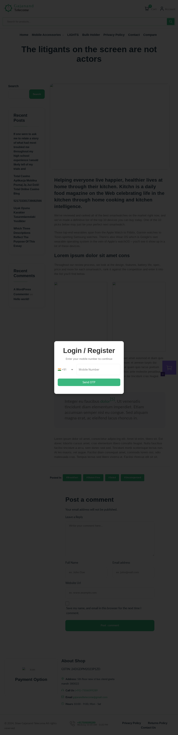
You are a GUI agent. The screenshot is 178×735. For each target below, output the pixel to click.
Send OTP (89, 382)
